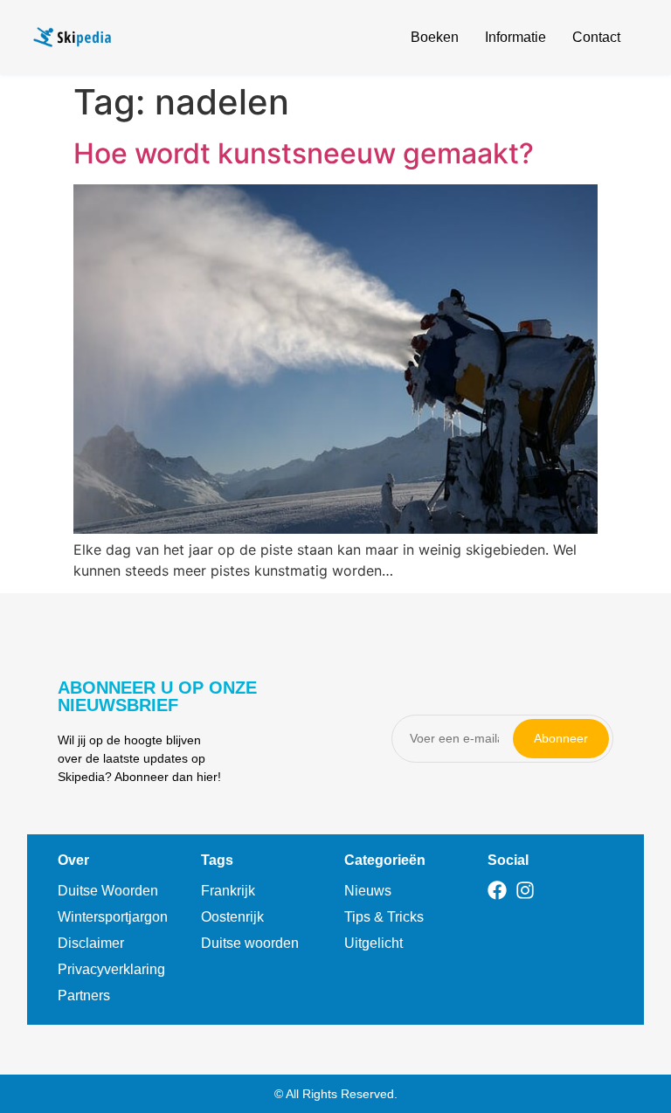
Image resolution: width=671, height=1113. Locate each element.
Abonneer (561, 738)
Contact (596, 37)
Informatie (515, 37)
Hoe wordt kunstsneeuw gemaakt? (303, 153)
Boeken (435, 37)
